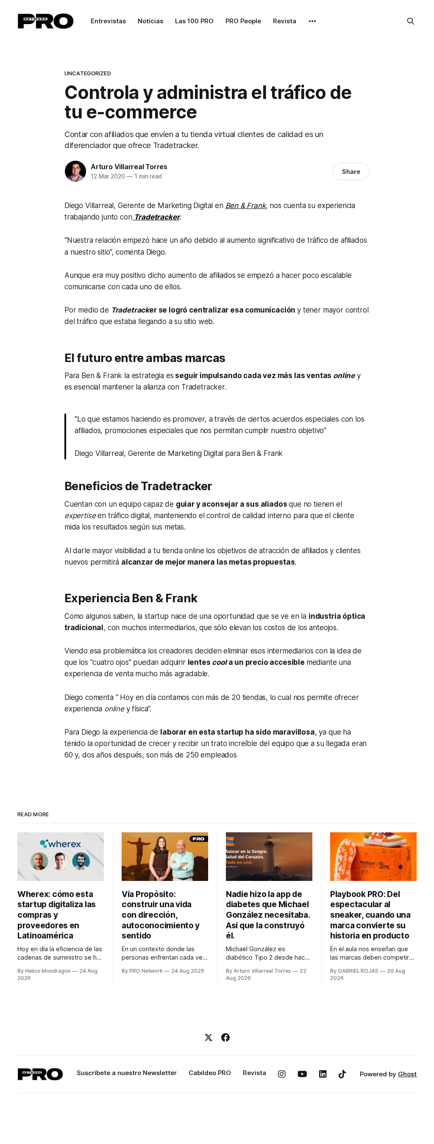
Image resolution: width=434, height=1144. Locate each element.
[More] (312, 21)
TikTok (342, 1074)
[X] (208, 1037)
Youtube (302, 1074)
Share (351, 171)
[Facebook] (225, 1037)
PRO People (243, 21)
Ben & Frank (245, 205)
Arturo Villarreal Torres (129, 166)
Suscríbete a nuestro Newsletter (127, 1073)
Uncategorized (87, 73)
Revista (284, 21)
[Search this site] (410, 21)
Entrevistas (108, 21)
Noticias (150, 21)
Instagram (282, 1074)
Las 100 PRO (194, 21)
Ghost (407, 1074)
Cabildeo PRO (210, 1073)
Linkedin (323, 1074)
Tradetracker (156, 217)
